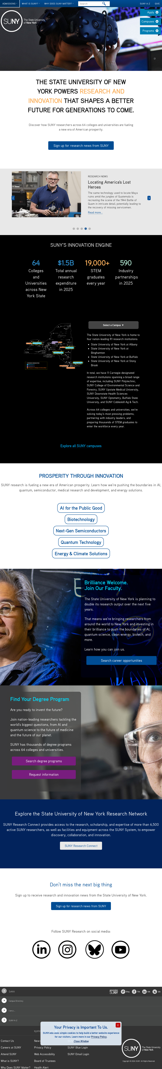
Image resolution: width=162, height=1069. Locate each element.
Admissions (9, 3)
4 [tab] (85, 229)
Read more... (95, 221)
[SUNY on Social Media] (113, 991)
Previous (13, 198)
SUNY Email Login (78, 1054)
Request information (44, 775)
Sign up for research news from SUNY (81, 145)
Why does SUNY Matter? (58, 3)
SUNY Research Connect (81, 846)
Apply (150, 12)
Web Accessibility (44, 1054)
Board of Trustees (45, 1061)
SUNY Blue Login (78, 1047)
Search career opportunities (121, 661)
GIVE (157, 3)
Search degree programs (44, 761)
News (37, 1040)
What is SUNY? (30, 3)
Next (149, 198)
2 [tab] (78, 229)
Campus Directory (15, 1001)
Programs (148, 30)
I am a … (11, 1011)
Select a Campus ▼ (113, 325)
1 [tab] (74, 229)
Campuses (148, 21)
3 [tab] (82, 229)
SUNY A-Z (145, 3)
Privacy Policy (99, 1036)
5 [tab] (89, 229)
